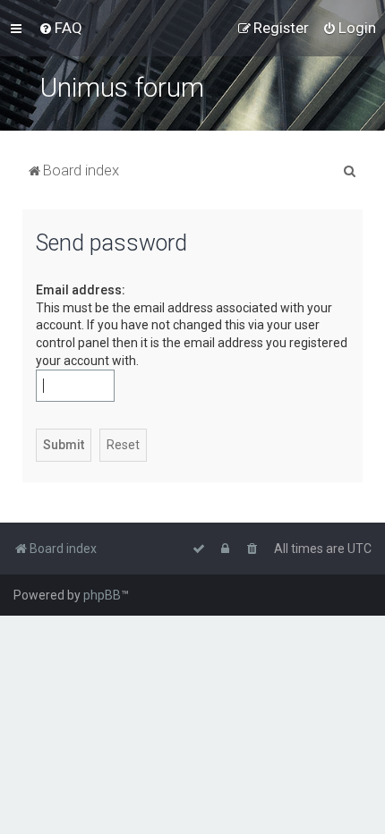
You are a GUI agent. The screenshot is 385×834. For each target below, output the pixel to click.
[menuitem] (60, 27)
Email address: (80, 290)
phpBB (102, 595)
